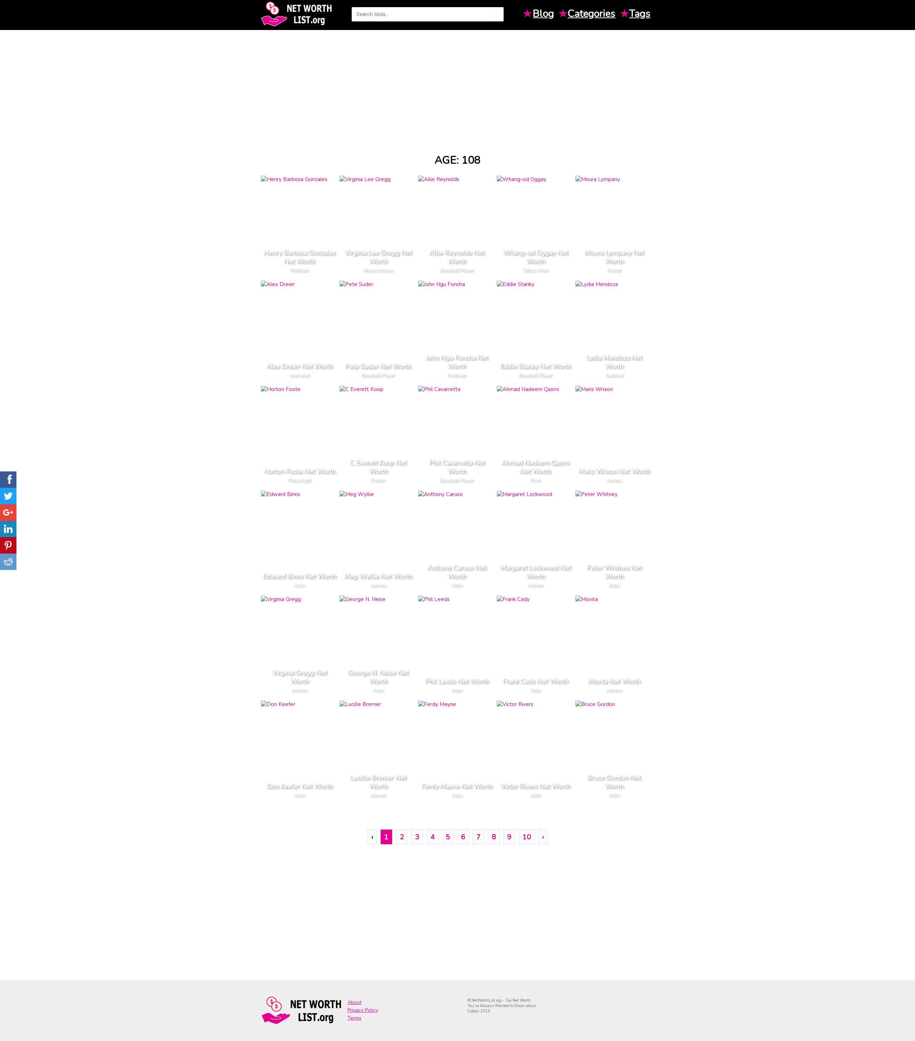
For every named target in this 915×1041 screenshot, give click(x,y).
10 (527, 837)
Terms (354, 1018)
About (354, 1002)
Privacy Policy (362, 1010)
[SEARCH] (495, 14)
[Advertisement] (457, 85)
